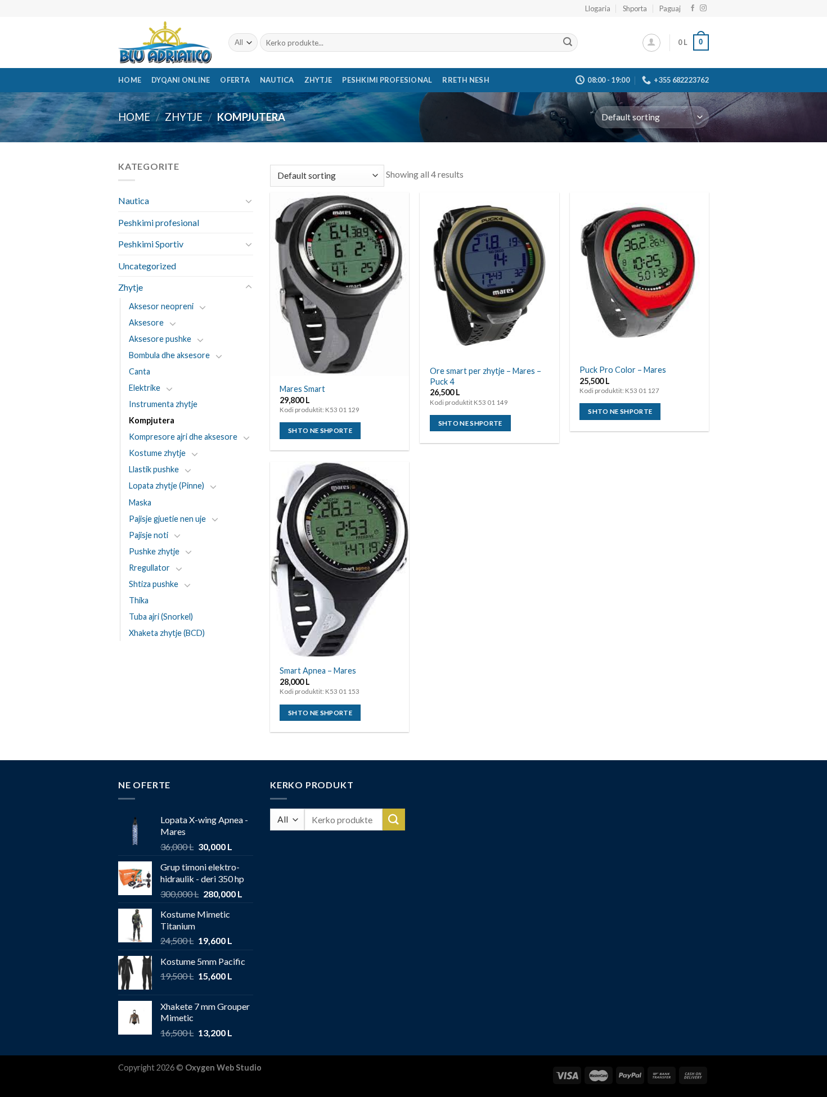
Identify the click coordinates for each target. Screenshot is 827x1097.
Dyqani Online (180, 79)
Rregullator (149, 567)
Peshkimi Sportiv (150, 243)
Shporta (635, 8)
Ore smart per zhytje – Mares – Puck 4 (485, 376)
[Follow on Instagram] (703, 8)
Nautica (277, 79)
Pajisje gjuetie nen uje (167, 518)
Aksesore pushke (160, 339)
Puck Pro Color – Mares (622, 369)
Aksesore (146, 322)
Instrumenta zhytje (163, 404)
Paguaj (670, 8)
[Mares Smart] (339, 284)
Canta (139, 371)
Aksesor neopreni (161, 306)
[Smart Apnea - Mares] (339, 560)
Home (129, 79)
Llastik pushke (154, 469)
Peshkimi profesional (387, 79)
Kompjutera (151, 420)
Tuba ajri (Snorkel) (161, 616)
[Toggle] (248, 200)
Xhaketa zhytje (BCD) (167, 633)
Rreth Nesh (465, 79)
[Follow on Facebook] (692, 8)
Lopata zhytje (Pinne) (166, 486)
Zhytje (318, 79)
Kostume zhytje (157, 453)
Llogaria (597, 8)
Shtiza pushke (153, 584)
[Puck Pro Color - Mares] (639, 274)
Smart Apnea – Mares (318, 670)
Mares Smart (302, 389)
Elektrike (144, 387)
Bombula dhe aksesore (169, 355)
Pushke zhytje (154, 551)
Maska (140, 502)
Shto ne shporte (320, 430)
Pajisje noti (148, 535)
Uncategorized (147, 265)
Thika (139, 600)
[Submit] (567, 42)
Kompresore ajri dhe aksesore (183, 436)
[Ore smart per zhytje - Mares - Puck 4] (489, 275)
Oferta (235, 79)
